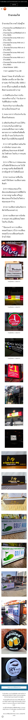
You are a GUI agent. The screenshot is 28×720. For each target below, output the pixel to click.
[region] (14, 3)
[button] (1, 9)
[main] (14, 15)
